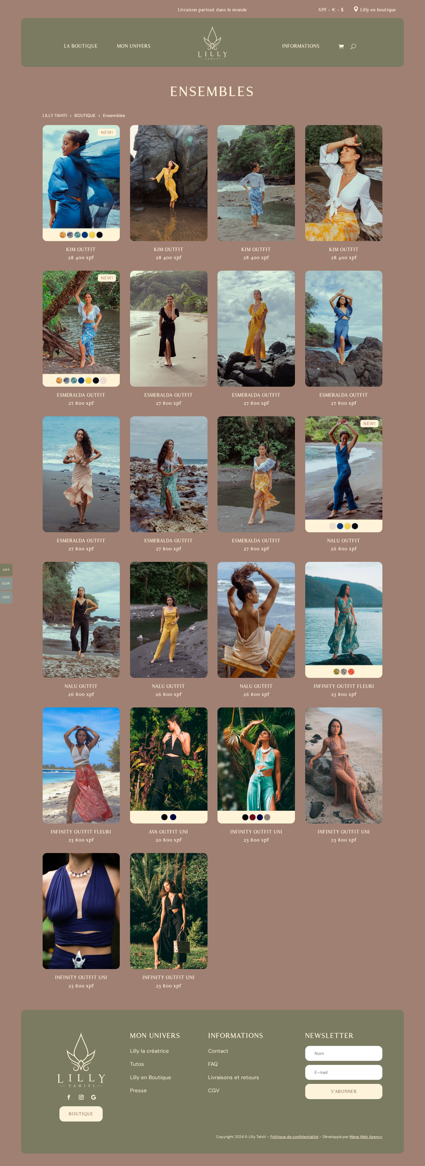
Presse (138, 1090)
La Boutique (81, 46)
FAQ (213, 1064)
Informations (301, 46)
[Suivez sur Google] (94, 1097)
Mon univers (134, 46)
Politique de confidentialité (294, 1136)
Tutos (137, 1064)
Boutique (85, 115)
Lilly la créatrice (149, 1050)
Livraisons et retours (233, 1077)
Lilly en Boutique (150, 1077)
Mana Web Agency (365, 1136)
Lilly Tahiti (55, 115)
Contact (218, 1050)
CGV (213, 1090)
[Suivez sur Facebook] (69, 1097)
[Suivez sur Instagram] (81, 1097)
